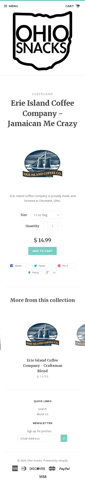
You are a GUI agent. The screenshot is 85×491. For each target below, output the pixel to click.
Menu (13, 6)
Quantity (32, 226)
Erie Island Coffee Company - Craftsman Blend (42, 365)
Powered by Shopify (55, 460)
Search (42, 409)
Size (24, 215)
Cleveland (42, 94)
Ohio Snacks (34, 460)
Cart (70, 6)
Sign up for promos (39, 431)
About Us (42, 414)
